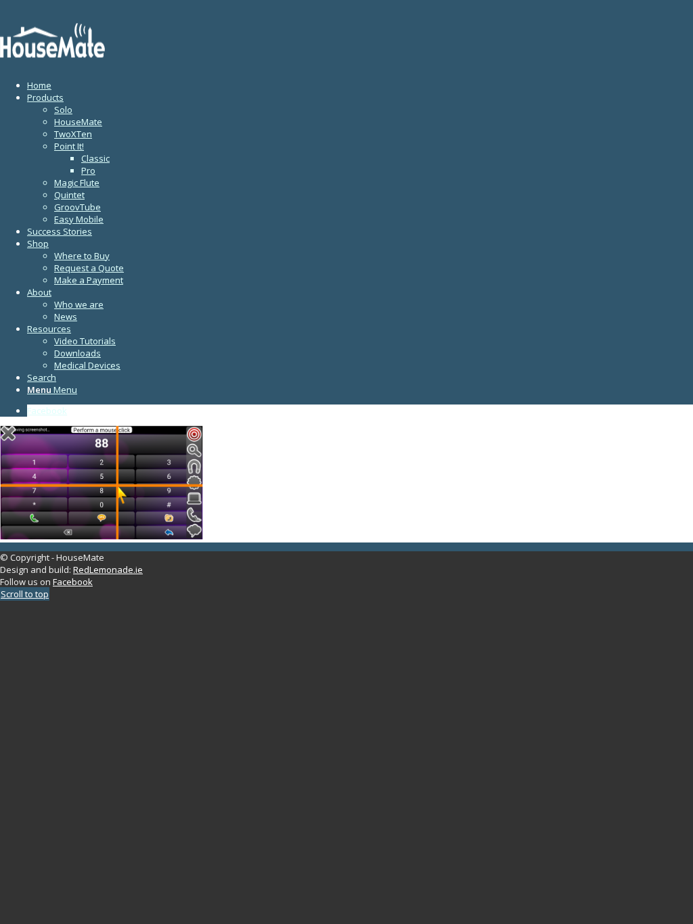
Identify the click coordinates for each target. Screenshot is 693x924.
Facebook (73, 582)
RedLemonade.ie (108, 569)
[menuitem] (360, 85)
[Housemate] (101, 64)
